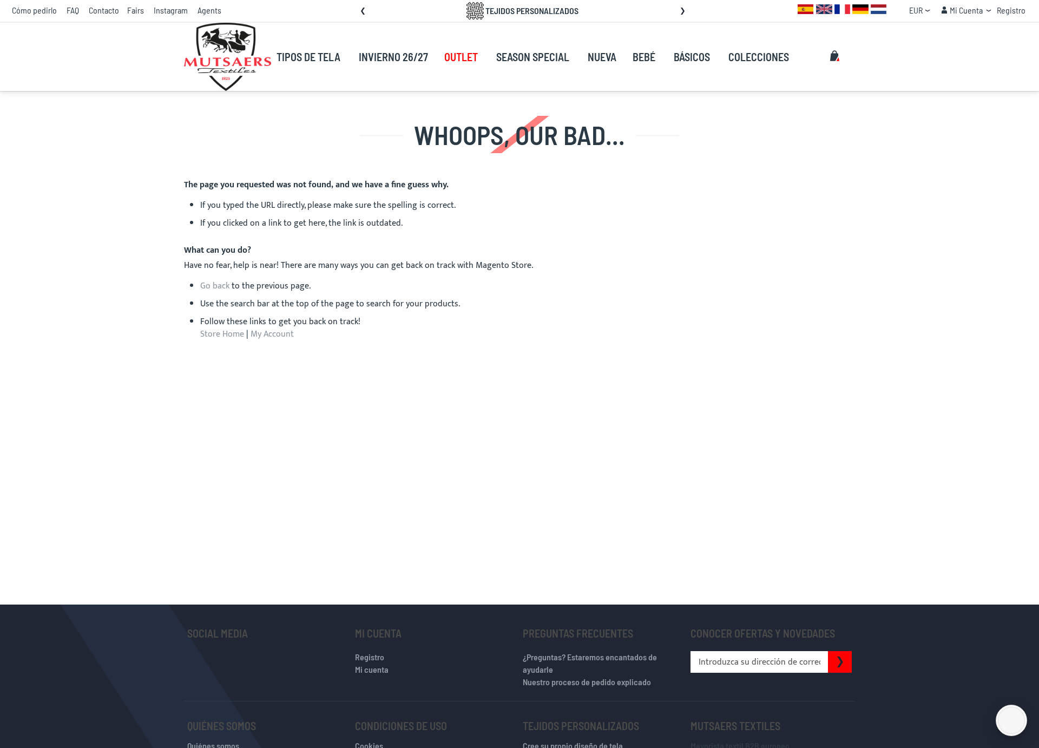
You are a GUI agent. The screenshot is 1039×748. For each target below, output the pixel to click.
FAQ (73, 10)
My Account (272, 334)
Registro (1011, 10)
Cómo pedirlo (34, 10)
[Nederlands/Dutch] (878, 8)
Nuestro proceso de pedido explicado (587, 682)
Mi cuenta (372, 669)
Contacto (104, 10)
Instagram (171, 10)
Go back (214, 286)
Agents (209, 10)
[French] (842, 8)
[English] (824, 8)
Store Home (222, 334)
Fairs (135, 10)
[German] (860, 8)
